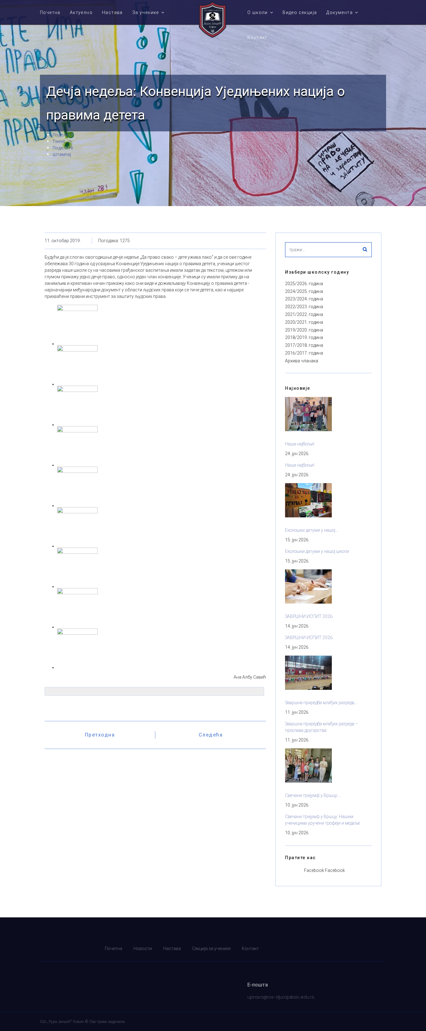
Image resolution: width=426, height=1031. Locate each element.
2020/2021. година (304, 322)
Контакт (257, 37)
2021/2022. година (304, 314)
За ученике (145, 12)
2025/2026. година (304, 283)
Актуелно (81, 12)
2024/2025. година (304, 291)
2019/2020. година (304, 329)
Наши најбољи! (299, 443)
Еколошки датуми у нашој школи (317, 551)
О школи (257, 12)
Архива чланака (301, 360)
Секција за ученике (211, 948)
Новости (142, 948)
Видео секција (300, 12)
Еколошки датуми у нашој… (311, 530)
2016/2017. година (304, 353)
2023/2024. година (304, 298)
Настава (112, 12)
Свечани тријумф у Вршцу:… (313, 795)
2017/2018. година (304, 345)
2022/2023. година (304, 306)
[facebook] (382, 948)
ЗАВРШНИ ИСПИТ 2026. (309, 616)
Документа (339, 12)
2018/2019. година (304, 337)
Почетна (50, 12)
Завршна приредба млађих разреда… (321, 702)
